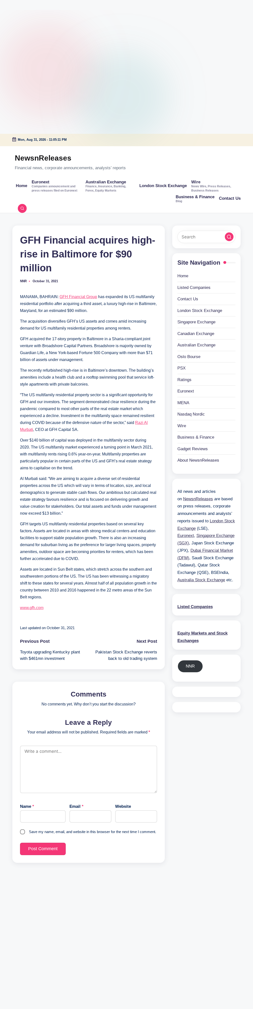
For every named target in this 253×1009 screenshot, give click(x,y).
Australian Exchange (196, 345)
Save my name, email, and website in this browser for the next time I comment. (92, 832)
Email (76, 806)
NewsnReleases (43, 158)
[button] (229, 236)
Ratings (184, 379)
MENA (183, 402)
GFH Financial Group (78, 297)
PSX (181, 368)
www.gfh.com (31, 608)
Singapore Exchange (196, 322)
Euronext (185, 391)
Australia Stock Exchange (201, 580)
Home (182, 276)
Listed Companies (194, 287)
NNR (190, 666)
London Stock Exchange (199, 310)
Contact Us (187, 299)
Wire (181, 425)
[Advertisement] (31, 31)
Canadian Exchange (195, 333)
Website (123, 806)
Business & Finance (195, 437)
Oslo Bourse (188, 356)
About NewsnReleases (198, 460)
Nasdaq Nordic (191, 414)
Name (27, 806)
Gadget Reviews (192, 449)
